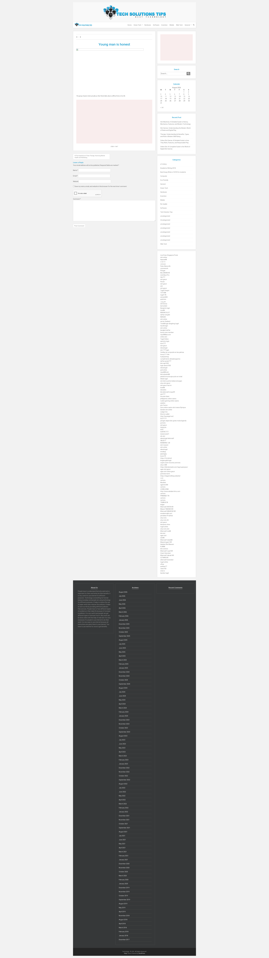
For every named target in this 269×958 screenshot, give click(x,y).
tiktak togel (164, 379)
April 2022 (122, 800)
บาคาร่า (163, 262)
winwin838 (163, 297)
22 (184, 98)
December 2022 (124, 768)
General (187, 25)
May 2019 (122, 907)
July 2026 (122, 596)
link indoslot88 (165, 374)
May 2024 (122, 700)
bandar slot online (166, 410)
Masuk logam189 (166, 542)
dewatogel (163, 348)
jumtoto (163, 423)
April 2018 (122, 923)
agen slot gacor (165, 469)
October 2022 (123, 776)
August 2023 (123, 736)
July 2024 (122, 692)
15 (184, 96)
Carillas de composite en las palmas (172, 352)
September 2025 (124, 636)
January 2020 (123, 884)
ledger (162, 504)
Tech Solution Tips (166, 212)
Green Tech (137, 25)
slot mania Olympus (179, 407)
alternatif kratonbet (166, 560)
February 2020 (123, 880)
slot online (163, 257)
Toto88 (162, 323)
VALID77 (163, 440)
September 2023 (124, 732)
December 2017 (124, 939)
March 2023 (123, 756)
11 (166, 96)
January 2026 (123, 620)
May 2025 (122, 652)
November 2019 (124, 892)
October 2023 (123, 728)
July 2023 (122, 740)
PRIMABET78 (164, 496)
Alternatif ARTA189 (166, 507)
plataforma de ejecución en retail (171, 376)
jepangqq (163, 454)
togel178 (163, 295)
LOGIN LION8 (164, 489)
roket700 (163, 568)
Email (75, 176)
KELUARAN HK (165, 273)
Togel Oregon (164, 290)
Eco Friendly (164, 180)
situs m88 (163, 465)
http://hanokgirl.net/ (167, 416)
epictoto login (164, 341)
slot (161, 286)
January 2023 (123, 764)
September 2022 (124, 780)
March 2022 (123, 804)
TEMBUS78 (164, 502)
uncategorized (165, 216)
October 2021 (123, 824)
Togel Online (164, 339)
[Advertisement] (114, 107)
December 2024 (124, 672)
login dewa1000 (165, 365)
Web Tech (179, 25)
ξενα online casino (166, 407)
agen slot (163, 535)
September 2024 (124, 684)
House (162, 281)
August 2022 (123, 784)
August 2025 (123, 640)
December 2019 (124, 888)
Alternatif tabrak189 (167, 555)
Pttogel (162, 270)
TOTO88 (163, 293)
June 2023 (122, 744)
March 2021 (123, 852)
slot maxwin (164, 445)
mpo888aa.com (165, 334)
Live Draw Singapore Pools (169, 255)
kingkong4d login (165, 460)
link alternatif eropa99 (167, 392)
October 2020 (123, 872)
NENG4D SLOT (165, 312)
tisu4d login (164, 326)
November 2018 (124, 915)
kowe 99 (163, 456)
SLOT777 (163, 418)
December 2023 (124, 720)
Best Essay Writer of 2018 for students (173, 172)
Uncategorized (165, 220)
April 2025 (122, 656)
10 (161, 96)
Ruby (125, 953)
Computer (163, 176)
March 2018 (123, 927)
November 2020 (124, 868)
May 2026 (122, 604)
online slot (163, 337)
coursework (164, 268)
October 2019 (123, 896)
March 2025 (123, 660)
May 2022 (122, 796)
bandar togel (164, 573)
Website (75, 181)
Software (156, 25)
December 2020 (124, 864)
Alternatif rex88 (165, 531)
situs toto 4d (164, 520)
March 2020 (123, 876)
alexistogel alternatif (167, 438)
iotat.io (162, 571)
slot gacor (163, 279)
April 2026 (122, 608)
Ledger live (163, 412)
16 (189, 96)
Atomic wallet (164, 414)
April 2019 (122, 911)
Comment (77, 199)
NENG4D (163, 317)
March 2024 (123, 708)
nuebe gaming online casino (169, 401)
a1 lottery (163, 164)
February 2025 (123, 664)
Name (75, 170)
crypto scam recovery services (170, 462)
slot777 (162, 394)
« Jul (161, 107)
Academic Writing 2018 (168, 168)
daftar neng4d (165, 315)
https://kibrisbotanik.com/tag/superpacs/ (174, 467)
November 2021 (124, 820)
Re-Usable (163, 204)
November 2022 (124, 772)
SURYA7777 (164, 432)
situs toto (163, 518)
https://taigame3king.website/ (170, 476)
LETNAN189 (164, 557)
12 (170, 96)
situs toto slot (164, 529)
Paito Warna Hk (165, 266)
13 (175, 96)
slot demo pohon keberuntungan (171, 381)
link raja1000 (164, 363)
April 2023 (122, 752)
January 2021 (123, 860)
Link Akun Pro (164, 275)
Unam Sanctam (165, 553)
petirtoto (163, 299)
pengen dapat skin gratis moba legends (173, 421)
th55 (161, 429)
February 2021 (123, 856)
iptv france (163, 405)
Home (130, 25)
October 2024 (123, 680)
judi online (163, 370)
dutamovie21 (164, 434)
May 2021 (122, 844)
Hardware (147, 25)
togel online (164, 527)
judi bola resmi (165, 474)
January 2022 (123, 812)
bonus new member (167, 332)
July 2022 (122, 788)
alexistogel (163, 449)
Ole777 (162, 277)
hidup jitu (163, 427)
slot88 (162, 538)
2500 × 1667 (114, 146)
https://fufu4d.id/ (166, 458)
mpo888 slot (164, 372)
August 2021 (123, 832)
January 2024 (123, 716)
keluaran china (165, 524)
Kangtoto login (165, 308)
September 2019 (124, 899)
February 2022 (123, 808)
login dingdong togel (172, 323)
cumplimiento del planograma (170, 359)
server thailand (165, 321)
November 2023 (124, 724)
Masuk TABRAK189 (166, 509)
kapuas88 (163, 259)
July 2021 (122, 836)
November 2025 (124, 628)
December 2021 (124, 816)
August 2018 (123, 919)
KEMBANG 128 (165, 443)
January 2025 (123, 668)
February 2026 (123, 616)
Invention (164, 25)
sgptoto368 (164, 485)
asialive (162, 403)
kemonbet (163, 306)
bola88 (162, 387)
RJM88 (162, 546)
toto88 (162, 310)
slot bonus (163, 304)
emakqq (163, 451)
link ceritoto (164, 549)
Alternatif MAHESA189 (168, 511)
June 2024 (122, 696)
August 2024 (123, 688)
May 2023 (122, 748)
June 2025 (122, 648)
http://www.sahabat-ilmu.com (170, 491)
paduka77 (163, 566)
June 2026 (122, 600)
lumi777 (163, 343)
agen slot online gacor (167, 471)
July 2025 (122, 644)
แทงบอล (163, 264)
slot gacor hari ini (165, 385)
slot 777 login (164, 350)
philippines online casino (168, 398)
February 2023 (123, 760)
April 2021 (122, 848)
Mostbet (163, 482)
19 (170, 98)
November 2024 (124, 676)
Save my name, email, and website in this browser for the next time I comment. (101, 186)
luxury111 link (164, 354)
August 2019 (123, 903)
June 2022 (122, 792)
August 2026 (123, 592)
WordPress (142, 953)
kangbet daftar (165, 330)
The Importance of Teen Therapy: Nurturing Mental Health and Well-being (90, 156)
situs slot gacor (165, 383)
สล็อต (162, 564)
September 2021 (124, 828)
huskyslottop (164, 357)
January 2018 (123, 935)
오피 (161, 478)
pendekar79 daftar (166, 515)
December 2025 (124, 624)
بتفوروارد (163, 301)
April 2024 (122, 704)
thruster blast (164, 396)
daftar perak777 (165, 361)
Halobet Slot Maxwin (167, 544)
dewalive (163, 390)
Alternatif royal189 (166, 551)
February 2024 (123, 712)
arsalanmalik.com (166, 513)
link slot (162, 533)
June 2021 (122, 840)
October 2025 (123, 632)
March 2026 (123, 612)
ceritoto (162, 480)
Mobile (172, 25)
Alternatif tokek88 (166, 540)
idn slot (162, 436)
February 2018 (123, 931)
